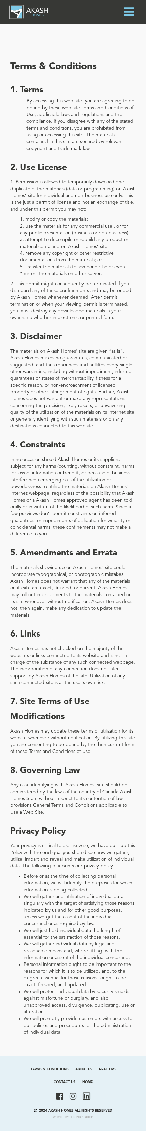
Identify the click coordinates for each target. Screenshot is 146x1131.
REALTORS (107, 1069)
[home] (28, 12)
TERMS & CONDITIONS (50, 1069)
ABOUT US (83, 1069)
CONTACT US (64, 1082)
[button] (129, 12)
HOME (87, 1082)
